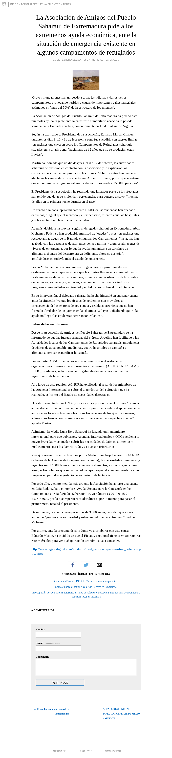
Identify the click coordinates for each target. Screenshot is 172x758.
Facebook (72, 565)
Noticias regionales (105, 59)
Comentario (42, 656)
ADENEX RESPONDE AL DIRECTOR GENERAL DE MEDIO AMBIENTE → (121, 714)
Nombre (40, 629)
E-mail (48, 643)
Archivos (86, 751)
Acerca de (59, 751)
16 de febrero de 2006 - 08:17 (71, 59)
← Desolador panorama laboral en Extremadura (51, 711)
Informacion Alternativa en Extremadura (41, 4)
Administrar (113, 751)
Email (99, 565)
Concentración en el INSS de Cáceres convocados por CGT (86, 581)
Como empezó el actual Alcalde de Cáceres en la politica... (86, 586)
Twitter (86, 565)
